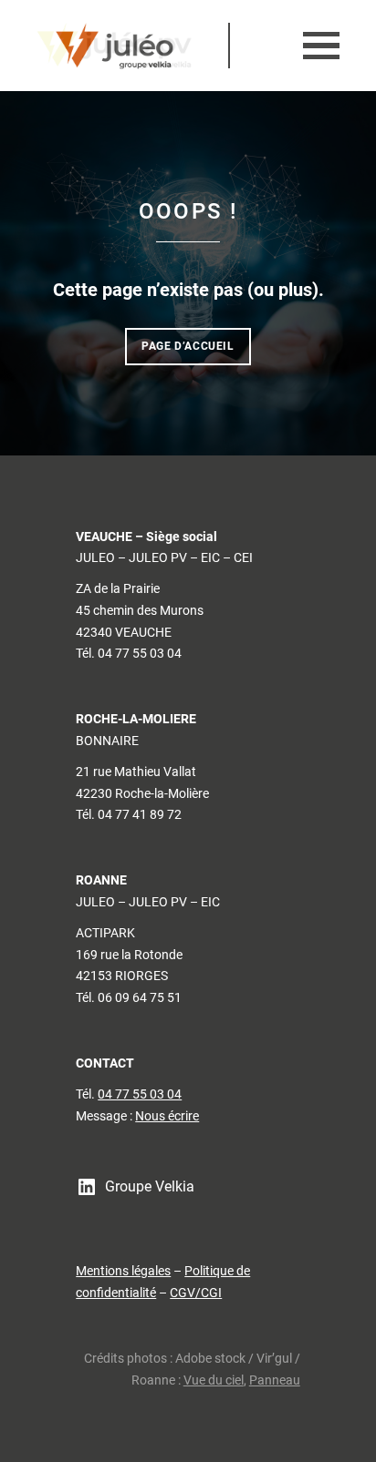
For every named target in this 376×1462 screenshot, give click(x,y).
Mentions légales (123, 1270)
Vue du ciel (213, 1380)
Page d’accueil (187, 346)
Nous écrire (167, 1116)
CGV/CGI (196, 1292)
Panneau (274, 1380)
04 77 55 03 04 (140, 1094)
